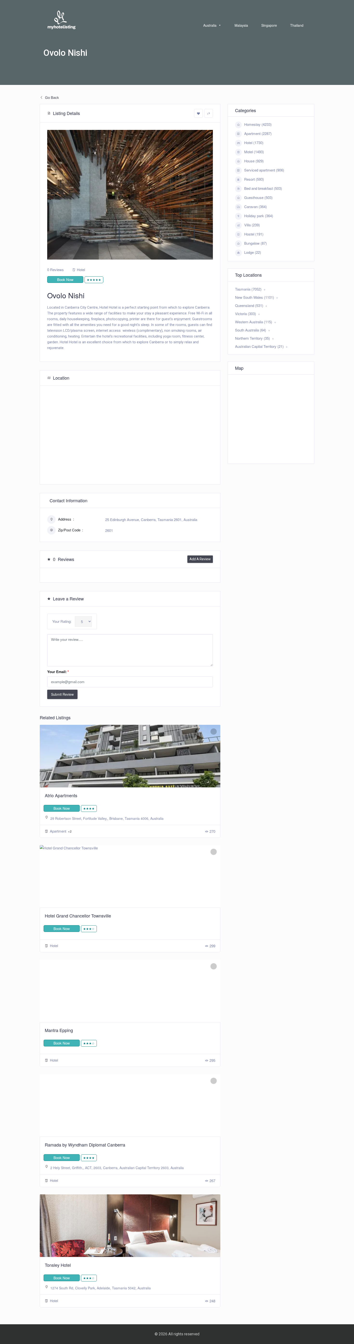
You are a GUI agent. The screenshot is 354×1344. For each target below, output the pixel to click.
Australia (209, 25)
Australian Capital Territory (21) (259, 346)
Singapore (269, 25)
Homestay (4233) (258, 124)
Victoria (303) (245, 313)
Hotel (81, 269)
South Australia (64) (250, 329)
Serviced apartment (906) (264, 169)
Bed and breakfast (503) (263, 188)
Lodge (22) (252, 252)
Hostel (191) (253, 233)
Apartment (58, 831)
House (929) (254, 160)
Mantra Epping (59, 1030)
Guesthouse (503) (258, 197)
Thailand (296, 25)
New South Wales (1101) (254, 297)
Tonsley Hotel (58, 1265)
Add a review (200, 559)
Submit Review (62, 694)
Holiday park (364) (258, 215)
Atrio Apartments (61, 795)
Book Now (65, 279)
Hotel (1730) (253, 142)
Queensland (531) (249, 305)
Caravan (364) (255, 206)
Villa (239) (252, 224)
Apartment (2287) (258, 133)
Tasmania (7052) (248, 289)
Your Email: (58, 671)
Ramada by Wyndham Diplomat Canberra (85, 1144)
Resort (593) (254, 179)
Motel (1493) (254, 151)
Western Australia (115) (253, 321)
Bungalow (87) (255, 243)
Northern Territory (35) (252, 338)
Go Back (51, 97)
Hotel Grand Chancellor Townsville (78, 915)
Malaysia (241, 25)
